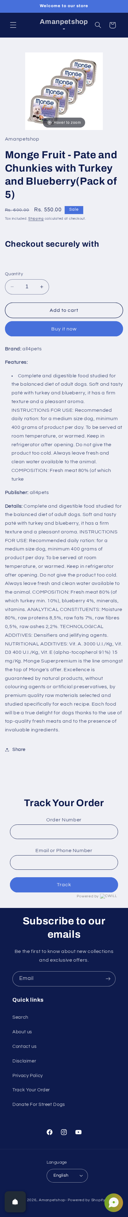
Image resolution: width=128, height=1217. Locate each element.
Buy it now (64, 328)
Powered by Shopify (86, 1200)
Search (20, 1017)
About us (22, 1032)
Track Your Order (31, 1090)
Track (64, 884)
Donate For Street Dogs (38, 1104)
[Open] (15, 1201)
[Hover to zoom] (64, 90)
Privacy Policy (27, 1075)
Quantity (14, 274)
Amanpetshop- (53, 1200)
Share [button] (18, 749)
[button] (13, 25)
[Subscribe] (108, 978)
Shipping (36, 218)
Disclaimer (24, 1061)
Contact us (24, 1046)
